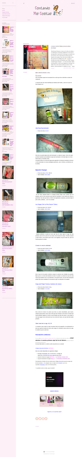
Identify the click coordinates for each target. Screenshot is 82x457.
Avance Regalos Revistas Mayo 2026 (8, 248)
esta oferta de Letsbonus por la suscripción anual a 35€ (48, 338)
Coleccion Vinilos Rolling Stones (12, 29)
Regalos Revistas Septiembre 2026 (7, 203)
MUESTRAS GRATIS (6, 13)
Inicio (29, 19)
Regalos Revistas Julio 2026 (11, 156)
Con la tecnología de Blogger (49, 451)
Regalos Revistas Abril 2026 (7, 288)
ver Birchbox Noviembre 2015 (63, 358)
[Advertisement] (49, 32)
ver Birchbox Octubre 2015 (62, 357)
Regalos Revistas (5, 12)
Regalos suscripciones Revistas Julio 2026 (11, 142)
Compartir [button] (52, 68)
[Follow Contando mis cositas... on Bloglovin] (46, 419)
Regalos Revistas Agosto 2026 (6, 224)
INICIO (3, 10)
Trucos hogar (4, 17)
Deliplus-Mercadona (6, 15)
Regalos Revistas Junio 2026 (7, 270)
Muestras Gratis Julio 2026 (11, 114)
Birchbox (42, 364)
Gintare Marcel (52, 453)
